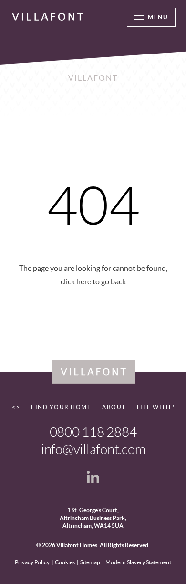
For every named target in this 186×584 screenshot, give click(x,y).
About (114, 407)
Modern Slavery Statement (138, 562)
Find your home (61, 407)
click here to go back (93, 281)
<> (16, 407)
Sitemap (90, 562)
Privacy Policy (32, 562)
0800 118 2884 (93, 432)
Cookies (65, 562)
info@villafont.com (93, 449)
